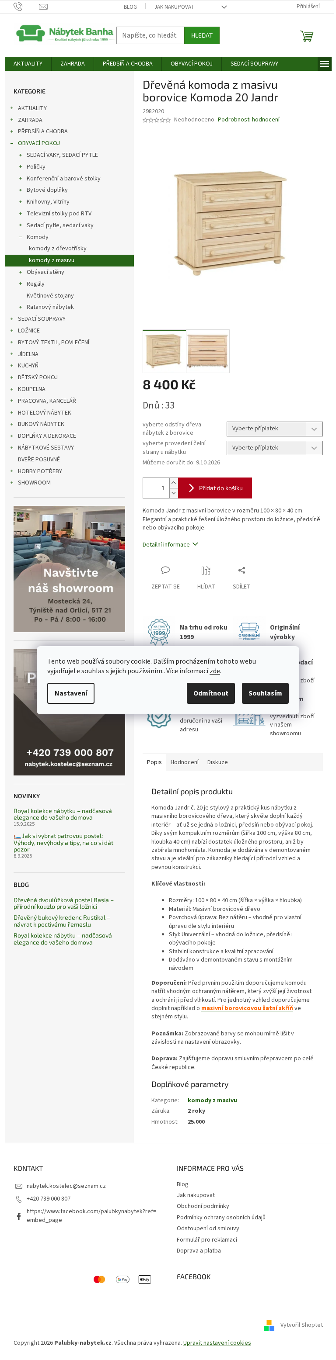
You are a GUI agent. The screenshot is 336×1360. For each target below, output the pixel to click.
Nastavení (71, 693)
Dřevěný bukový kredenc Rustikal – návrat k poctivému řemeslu (62, 920)
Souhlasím (265, 693)
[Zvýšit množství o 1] (173, 483)
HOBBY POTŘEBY (40, 471)
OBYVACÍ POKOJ (39, 143)
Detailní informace (166, 544)
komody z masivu (51, 260)
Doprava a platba (199, 1250)
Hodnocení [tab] (185, 762)
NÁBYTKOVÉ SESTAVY (46, 447)
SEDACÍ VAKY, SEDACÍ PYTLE (62, 155)
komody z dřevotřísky (58, 248)
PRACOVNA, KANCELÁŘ (47, 401)
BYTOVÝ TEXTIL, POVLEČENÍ (53, 342)
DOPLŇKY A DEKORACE (47, 436)
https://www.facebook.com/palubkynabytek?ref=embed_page (91, 1215)
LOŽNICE (29, 330)
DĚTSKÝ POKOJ (38, 377)
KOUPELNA (32, 389)
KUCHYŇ (28, 365)
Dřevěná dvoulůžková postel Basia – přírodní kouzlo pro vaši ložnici (64, 903)
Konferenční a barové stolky (64, 178)
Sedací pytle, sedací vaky (60, 225)
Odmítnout (210, 693)
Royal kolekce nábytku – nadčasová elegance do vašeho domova (63, 814)
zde (215, 671)
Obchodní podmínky (203, 1206)
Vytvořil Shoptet (301, 1325)
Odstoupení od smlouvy (208, 1228)
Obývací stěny (45, 272)
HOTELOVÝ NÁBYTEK (44, 412)
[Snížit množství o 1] (173, 493)
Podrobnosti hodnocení (249, 120)
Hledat (202, 35)
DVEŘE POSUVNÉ (39, 459)
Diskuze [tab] (217, 762)
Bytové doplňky (47, 190)
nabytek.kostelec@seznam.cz (66, 1186)
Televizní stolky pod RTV (59, 213)
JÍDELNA (28, 354)
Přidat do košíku (221, 487)
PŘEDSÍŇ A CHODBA (43, 131)
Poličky (36, 167)
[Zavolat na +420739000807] (26, 6)
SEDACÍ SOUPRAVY (42, 319)
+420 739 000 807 (48, 1198)
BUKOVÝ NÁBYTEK (41, 424)
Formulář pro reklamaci (207, 1239)
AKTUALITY (32, 108)
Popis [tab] (154, 762)
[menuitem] (28, 64)
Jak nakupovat (174, 7)
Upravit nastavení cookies (217, 1343)
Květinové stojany (50, 295)
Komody (38, 237)
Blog (130, 7)
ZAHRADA (30, 120)
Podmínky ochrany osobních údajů (221, 1217)
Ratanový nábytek (50, 307)
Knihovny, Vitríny (48, 201)
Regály (36, 284)
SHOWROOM (34, 482)
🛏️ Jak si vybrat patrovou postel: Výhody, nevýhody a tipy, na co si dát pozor (63, 842)
